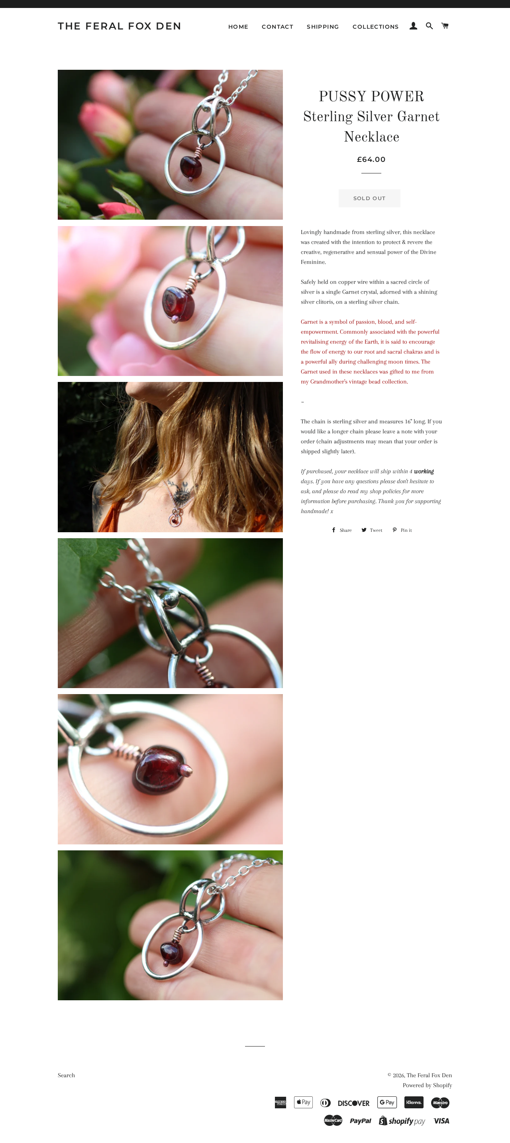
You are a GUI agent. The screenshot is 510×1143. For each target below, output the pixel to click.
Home (238, 26)
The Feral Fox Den (120, 26)
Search (66, 1075)
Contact (277, 26)
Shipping (323, 26)
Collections (376, 26)
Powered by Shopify (427, 1085)
